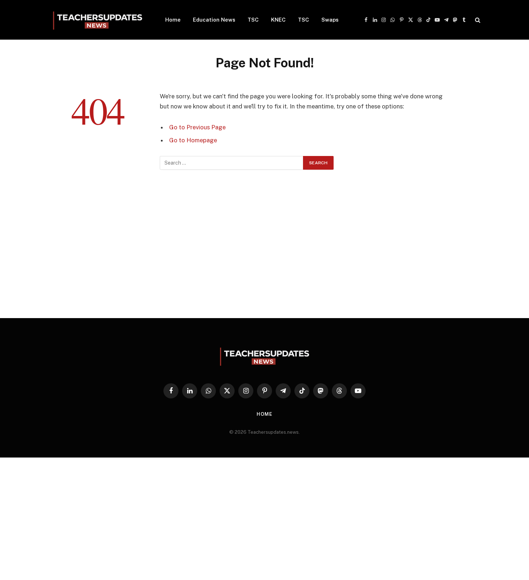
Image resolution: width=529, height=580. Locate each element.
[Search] (477, 20)
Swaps (330, 20)
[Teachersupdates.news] (97, 20)
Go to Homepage (193, 140)
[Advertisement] (264, 252)
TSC (253, 20)
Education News (214, 20)
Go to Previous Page (197, 127)
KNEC (278, 20)
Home (173, 20)
